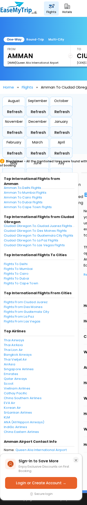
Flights (27, 87)
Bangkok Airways (18, 354)
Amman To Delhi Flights (22, 187)
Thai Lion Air (13, 350)
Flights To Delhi (16, 264)
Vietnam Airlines (17, 388)
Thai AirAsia (13, 345)
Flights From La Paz (19, 316)
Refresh (14, 112)
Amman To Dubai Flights (23, 202)
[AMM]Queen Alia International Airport (32, 63)
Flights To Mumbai (18, 268)
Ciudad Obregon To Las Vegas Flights (34, 245)
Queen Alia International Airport (41, 450)
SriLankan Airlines (18, 412)
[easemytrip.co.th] (19, 8)
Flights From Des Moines (23, 307)
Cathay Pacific (15, 393)
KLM (7, 417)
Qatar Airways (15, 378)
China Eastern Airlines (21, 432)
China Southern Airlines (23, 398)
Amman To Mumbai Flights (25, 192)
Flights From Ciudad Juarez (26, 302)
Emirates (11, 374)
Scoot (8, 383)
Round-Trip (35, 39)
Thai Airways (14, 340)
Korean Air (12, 407)
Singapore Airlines (19, 369)
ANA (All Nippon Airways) (24, 422)
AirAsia (9, 364)
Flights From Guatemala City (26, 311)
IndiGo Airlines (15, 427)
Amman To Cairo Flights (23, 197)
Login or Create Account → (41, 482)
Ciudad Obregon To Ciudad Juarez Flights (38, 226)
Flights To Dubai (16, 278)
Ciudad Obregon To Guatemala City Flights (38, 235)
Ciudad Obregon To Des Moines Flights (35, 230)
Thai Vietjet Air (15, 359)
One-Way (14, 39)
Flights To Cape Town (21, 283)
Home (8, 87)
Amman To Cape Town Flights (28, 207)
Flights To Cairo (16, 273)
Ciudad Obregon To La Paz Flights (31, 240)
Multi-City (56, 39)
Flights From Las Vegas (22, 321)
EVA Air (9, 403)
